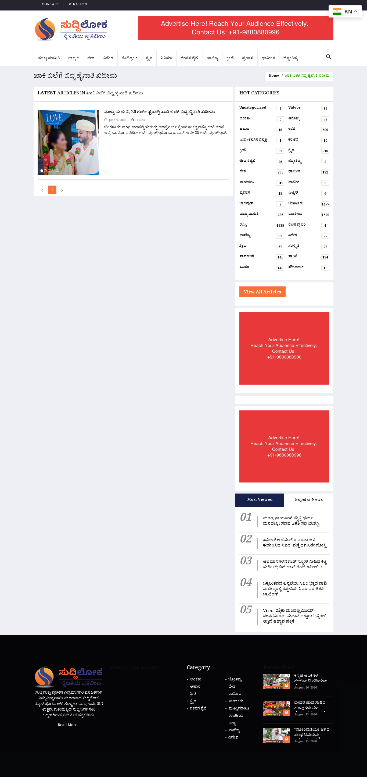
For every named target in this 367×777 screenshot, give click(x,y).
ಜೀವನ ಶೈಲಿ (190, 59)
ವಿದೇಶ (108, 59)
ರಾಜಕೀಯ (308, 215)
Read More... (69, 726)
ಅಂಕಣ (260, 119)
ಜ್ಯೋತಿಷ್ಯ (290, 59)
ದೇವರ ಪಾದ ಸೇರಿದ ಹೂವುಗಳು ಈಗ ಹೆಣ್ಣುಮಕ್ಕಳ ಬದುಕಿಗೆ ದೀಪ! (310, 711)
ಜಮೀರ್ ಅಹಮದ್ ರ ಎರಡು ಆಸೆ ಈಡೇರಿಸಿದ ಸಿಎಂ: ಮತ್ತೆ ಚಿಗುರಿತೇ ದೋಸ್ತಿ (294, 543)
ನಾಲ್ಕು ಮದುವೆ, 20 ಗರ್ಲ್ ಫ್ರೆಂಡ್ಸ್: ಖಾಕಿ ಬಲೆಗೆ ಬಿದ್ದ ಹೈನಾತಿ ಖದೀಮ (159, 112)
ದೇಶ (91, 59)
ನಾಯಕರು (261, 183)
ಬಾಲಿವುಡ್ (260, 204)
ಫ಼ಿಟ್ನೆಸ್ (307, 194)
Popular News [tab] (309, 500)
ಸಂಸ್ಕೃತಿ (307, 247)
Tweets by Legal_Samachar (135, 668)
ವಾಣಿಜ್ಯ (212, 59)
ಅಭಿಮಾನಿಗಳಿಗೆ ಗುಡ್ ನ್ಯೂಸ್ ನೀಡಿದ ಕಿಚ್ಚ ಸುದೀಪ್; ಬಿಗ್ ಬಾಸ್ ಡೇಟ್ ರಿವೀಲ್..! (294, 565)
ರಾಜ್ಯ (72, 59)
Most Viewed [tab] (260, 500)
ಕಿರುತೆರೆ (307, 141)
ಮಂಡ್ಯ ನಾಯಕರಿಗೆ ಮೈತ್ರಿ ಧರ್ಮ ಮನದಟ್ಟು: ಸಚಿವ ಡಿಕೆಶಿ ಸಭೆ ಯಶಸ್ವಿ (291, 522)
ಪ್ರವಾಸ (247, 59)
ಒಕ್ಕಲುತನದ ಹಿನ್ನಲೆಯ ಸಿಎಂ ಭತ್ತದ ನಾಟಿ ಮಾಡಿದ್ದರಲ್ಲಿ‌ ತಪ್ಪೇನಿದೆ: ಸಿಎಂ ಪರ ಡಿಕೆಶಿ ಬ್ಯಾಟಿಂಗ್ (295, 589)
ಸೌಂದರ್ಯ (307, 268)
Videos (307, 109)
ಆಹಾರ (260, 130)
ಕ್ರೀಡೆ (230, 59)
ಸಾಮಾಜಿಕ (261, 257)
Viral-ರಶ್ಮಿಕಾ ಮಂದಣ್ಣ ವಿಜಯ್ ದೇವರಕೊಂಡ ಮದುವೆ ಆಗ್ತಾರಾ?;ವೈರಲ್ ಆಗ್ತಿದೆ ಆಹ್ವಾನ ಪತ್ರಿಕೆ (294, 617)
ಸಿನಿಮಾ (166, 59)
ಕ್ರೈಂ (149, 59)
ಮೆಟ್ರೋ (128, 59)
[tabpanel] (284, 569)
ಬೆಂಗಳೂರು (308, 204)
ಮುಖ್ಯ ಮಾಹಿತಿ (49, 59)
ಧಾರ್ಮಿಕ (268, 59)
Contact (50, 5)
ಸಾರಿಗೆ (308, 257)
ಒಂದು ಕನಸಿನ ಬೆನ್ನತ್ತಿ (260, 141)
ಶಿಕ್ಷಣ (260, 247)
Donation (77, 5)
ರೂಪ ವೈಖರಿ (307, 226)
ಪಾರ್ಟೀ (307, 183)
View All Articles (262, 292)
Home (274, 76)
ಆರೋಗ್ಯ (307, 119)
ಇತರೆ (308, 130)
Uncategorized (260, 109)
